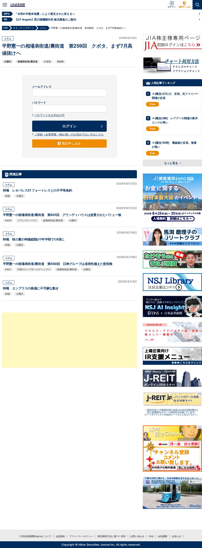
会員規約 (60, 536)
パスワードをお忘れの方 (49, 115)
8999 (8, 220)
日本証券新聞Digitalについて (35, 536)
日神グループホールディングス (33, 269)
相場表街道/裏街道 (27, 61)
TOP (5, 27)
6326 (60, 61)
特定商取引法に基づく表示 (111, 536)
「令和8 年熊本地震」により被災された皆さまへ (45, 13)
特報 (7, 195)
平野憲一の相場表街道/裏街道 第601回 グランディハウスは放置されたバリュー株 (62, 215)
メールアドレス (41, 86)
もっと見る (171, 163)
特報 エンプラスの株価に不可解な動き (31, 288)
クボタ (47, 61)
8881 (8, 269)
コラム (7, 38)
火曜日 (7, 61)
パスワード (39, 102)
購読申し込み (185, 7)
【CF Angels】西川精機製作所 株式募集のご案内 (45, 19)
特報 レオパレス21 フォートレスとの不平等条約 (37, 190)
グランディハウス (27, 220)
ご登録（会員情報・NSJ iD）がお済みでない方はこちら (69, 134)
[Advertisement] (69, 340)
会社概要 (162, 536)
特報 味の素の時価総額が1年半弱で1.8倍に (34, 239)
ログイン (172, 7)
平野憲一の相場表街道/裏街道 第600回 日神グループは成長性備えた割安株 (57, 264)
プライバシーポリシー (81, 536)
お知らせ (176, 536)
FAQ (151, 536)
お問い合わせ (137, 536)
